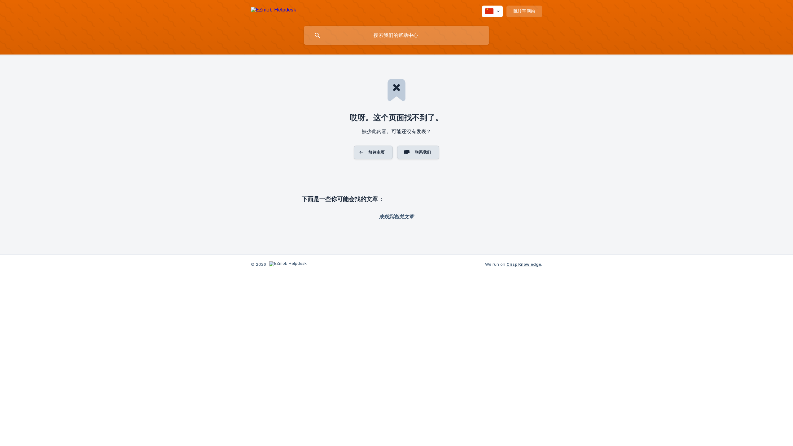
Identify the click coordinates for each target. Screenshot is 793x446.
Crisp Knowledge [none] (523, 264)
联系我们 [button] (423, 152)
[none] (273, 11)
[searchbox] (396, 35)
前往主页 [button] (376, 152)
